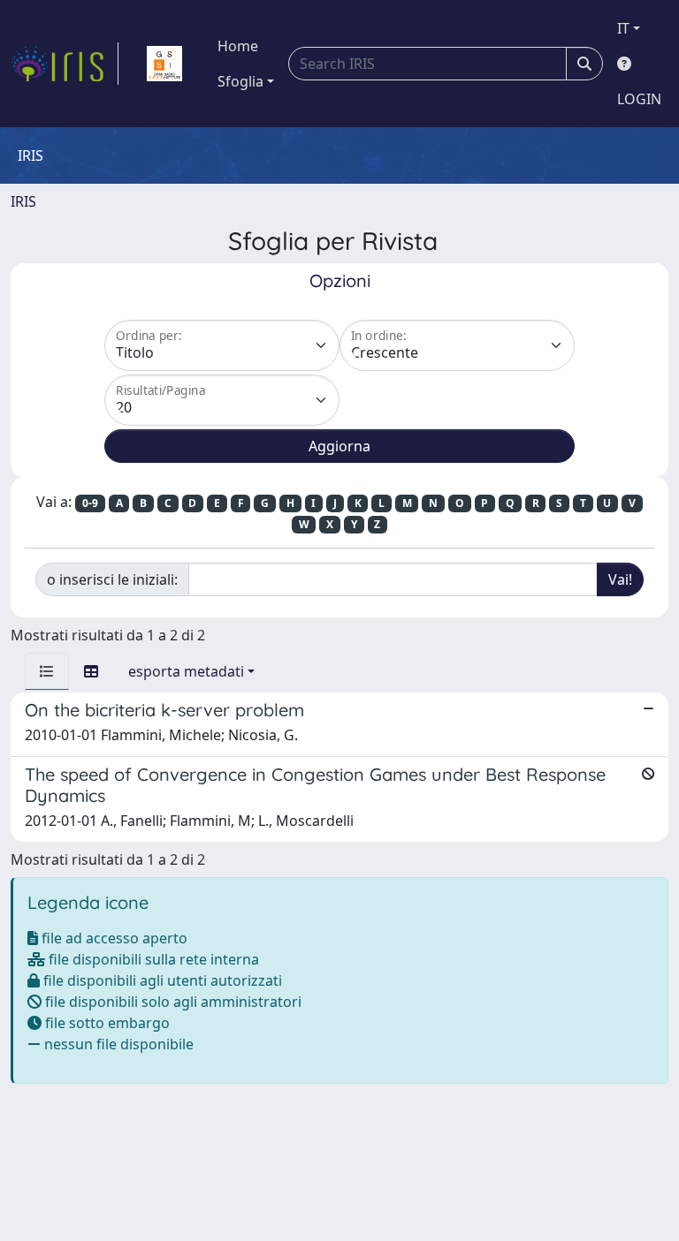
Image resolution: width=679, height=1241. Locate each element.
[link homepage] (64, 63)
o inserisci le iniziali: (112, 579)
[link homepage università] (164, 63)
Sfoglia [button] (240, 81)
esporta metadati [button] (186, 671)
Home (237, 46)
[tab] (47, 671)
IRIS (23, 201)
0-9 (90, 503)
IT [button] (623, 28)
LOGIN (639, 99)
